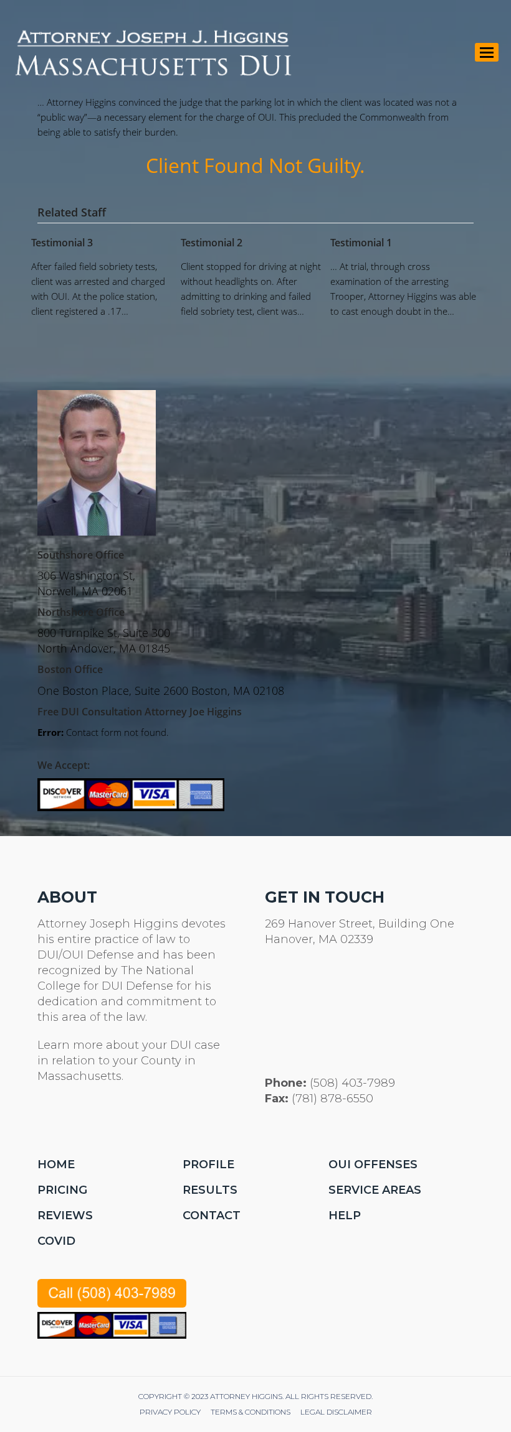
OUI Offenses (373, 1164)
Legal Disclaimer (336, 1411)
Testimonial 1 (361, 242)
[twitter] (44, 1119)
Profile (208, 1164)
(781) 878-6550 (332, 1098)
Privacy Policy (170, 1411)
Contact (212, 1215)
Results (210, 1190)
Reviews (65, 1215)
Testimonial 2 (211, 242)
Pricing (62, 1190)
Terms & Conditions (250, 1411)
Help (344, 1215)
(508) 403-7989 (352, 1083)
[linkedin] (104, 1119)
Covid (56, 1241)
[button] (487, 52)
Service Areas (374, 1190)
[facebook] (74, 1119)
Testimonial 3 (62, 242)
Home (56, 1164)
